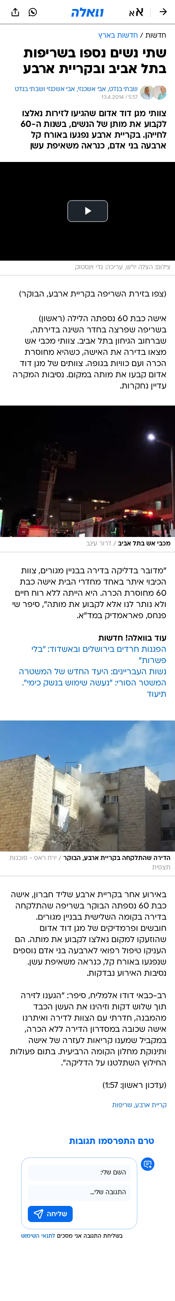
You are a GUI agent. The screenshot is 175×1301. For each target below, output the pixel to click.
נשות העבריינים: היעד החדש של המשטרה (92, 672)
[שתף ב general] (15, 12)
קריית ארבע (150, 1106)
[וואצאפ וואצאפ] (32, 12)
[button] (136, 12)
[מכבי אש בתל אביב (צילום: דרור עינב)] (87, 479)
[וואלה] (87, 12)
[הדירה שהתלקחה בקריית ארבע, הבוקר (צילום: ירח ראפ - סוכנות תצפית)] (87, 798)
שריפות (122, 1106)
